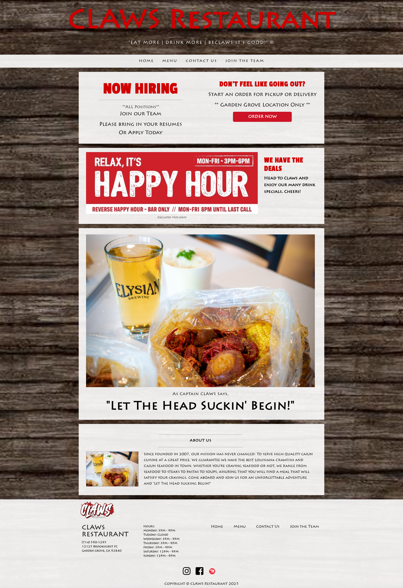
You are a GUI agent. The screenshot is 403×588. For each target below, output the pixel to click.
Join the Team (244, 61)
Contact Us (201, 61)
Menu (169, 61)
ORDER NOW (262, 117)
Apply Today (145, 133)
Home (146, 61)
